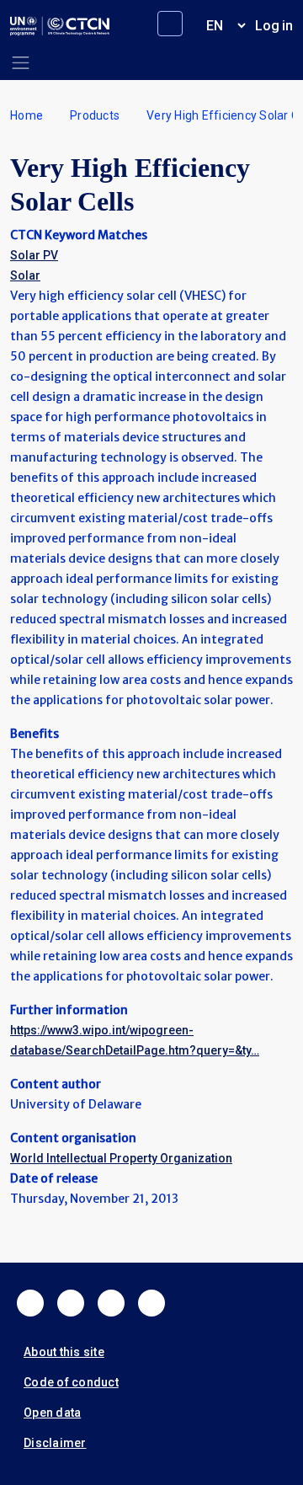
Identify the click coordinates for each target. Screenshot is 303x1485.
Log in (274, 26)
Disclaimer (55, 1443)
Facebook (30, 1303)
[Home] (59, 26)
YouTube (151, 1303)
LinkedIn (111, 1303)
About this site (64, 1352)
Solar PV (34, 255)
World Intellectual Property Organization (121, 1158)
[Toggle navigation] (20, 62)
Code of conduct (71, 1382)
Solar (25, 275)
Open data (52, 1412)
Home (26, 115)
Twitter (71, 1303)
